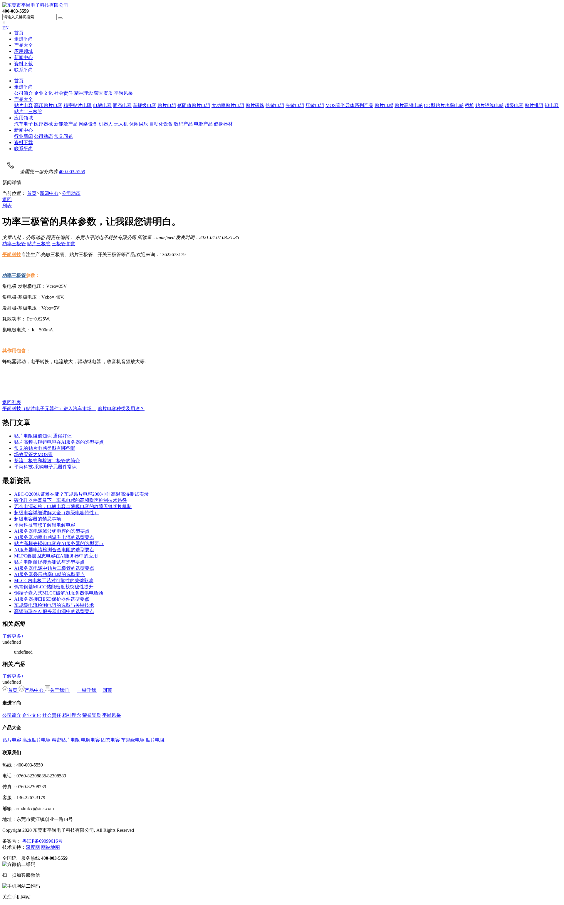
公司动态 (43, 136)
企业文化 (43, 93)
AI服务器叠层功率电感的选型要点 (49, 574)
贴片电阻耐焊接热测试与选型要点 (49, 562)
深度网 (33, 847)
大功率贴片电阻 (228, 105)
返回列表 (11, 402)
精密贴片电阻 (77, 105)
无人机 (121, 123)
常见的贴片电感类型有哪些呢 (44, 448)
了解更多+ (13, 636)
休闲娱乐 (138, 123)
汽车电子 (23, 123)
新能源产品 (66, 123)
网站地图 (50, 847)
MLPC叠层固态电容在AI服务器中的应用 (56, 555)
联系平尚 (23, 69)
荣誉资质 (103, 93)
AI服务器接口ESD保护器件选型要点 (51, 599)
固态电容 (122, 105)
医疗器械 (43, 123)
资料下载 (23, 63)
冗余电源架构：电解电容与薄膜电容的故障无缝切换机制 (73, 506)
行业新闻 (23, 136)
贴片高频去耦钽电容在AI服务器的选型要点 (59, 442)
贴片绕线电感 (489, 105)
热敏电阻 (275, 105)
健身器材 (223, 123)
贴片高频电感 (409, 105)
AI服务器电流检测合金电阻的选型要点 (54, 549)
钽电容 (552, 105)
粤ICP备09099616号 (42, 841)
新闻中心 (23, 57)
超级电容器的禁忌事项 (37, 518)
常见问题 (63, 136)
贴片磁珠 (255, 105)
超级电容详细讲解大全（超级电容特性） (56, 512)
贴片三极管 (39, 243)
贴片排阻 (534, 105)
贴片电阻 (166, 105)
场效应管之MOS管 (33, 454)
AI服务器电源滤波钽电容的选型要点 (52, 531)
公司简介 (23, 93)
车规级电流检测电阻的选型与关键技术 (54, 605)
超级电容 (514, 105)
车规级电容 (144, 105)
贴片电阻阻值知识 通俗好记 (43, 435)
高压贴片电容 (48, 105)
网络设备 (88, 123)
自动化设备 (161, 123)
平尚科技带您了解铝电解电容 (44, 524)
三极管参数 (63, 243)
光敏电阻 (295, 105)
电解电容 (102, 105)
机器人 (106, 123)
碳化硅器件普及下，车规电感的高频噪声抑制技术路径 (70, 500)
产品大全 (23, 45)
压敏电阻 (315, 105)
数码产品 (183, 123)
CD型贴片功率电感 (444, 105)
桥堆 (469, 105)
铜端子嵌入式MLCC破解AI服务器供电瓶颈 (58, 592)
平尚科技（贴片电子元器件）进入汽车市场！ (49, 408)
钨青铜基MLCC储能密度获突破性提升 (53, 586)
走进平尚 (23, 38)
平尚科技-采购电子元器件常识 (45, 466)
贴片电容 (23, 105)
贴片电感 (384, 105)
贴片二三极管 (28, 111)
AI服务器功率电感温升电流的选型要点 (54, 537)
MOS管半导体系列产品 (349, 105)
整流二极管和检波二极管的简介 (47, 460)
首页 (19, 32)
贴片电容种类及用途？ (121, 408)
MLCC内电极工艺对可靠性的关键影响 (53, 580)
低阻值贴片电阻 (193, 105)
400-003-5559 (72, 171)
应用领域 (23, 51)
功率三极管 (14, 243)
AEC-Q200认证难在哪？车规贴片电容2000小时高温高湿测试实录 (81, 494)
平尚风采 (123, 93)
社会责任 (63, 93)
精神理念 (83, 93)
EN (5, 27)
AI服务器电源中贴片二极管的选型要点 (54, 568)
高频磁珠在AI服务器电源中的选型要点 (54, 611)
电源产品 (203, 123)
